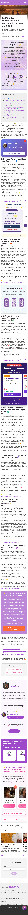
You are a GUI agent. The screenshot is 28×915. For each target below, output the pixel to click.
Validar (14, 873)
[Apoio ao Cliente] (22, 2)
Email (4, 866)
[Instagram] (12, 887)
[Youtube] (15, 887)
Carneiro (9, 758)
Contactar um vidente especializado (14, 628)
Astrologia (8, 672)
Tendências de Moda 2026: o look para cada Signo (10, 845)
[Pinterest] (18, 887)
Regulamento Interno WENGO (8, 898)
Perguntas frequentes (6, 892)
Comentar (13, 731)
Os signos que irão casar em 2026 (11, 649)
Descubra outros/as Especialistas (13, 813)
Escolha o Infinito (12, 226)
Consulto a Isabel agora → (14, 153)
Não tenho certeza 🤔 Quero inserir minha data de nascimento (13, 84)
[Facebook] (10, 887)
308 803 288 (15, 399)
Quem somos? (18, 890)
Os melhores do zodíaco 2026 (14, 669)
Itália (22, 904)
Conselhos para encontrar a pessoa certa (13, 654)
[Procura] (20, 2)
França (16, 904)
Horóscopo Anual (17, 672)
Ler (2, 855)
